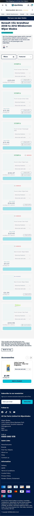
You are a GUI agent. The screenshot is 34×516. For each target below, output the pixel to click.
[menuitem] (2, 412)
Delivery (4, 465)
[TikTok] (6, 412)
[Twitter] (10, 412)
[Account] (28, 5)
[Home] (17, 5)
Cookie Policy (6, 473)
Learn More (6, 43)
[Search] (6, 5)
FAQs (3, 455)
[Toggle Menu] (2, 5)
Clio (27, 14)
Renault (22, 14)
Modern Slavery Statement (10, 478)
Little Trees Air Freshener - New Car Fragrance (21, 364)
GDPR (3, 468)
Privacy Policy (6, 476)
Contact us (5, 457)
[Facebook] (2, 412)
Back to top (7, 349)
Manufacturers (6, 444)
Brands (3, 447)
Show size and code (20, 369)
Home (2, 14)
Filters (6, 57)
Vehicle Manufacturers (12, 14)
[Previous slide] (27, 357)
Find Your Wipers (7, 450)
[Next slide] (31, 357)
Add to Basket (17, 381)
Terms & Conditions (8, 470)
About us (4, 452)
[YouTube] (14, 412)
